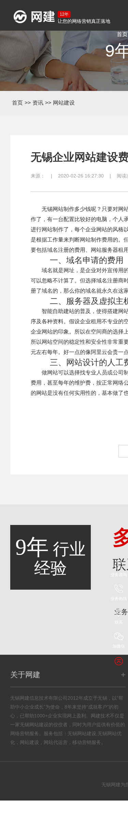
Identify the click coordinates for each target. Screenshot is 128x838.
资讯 (37, 103)
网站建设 (64, 103)
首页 (17, 103)
